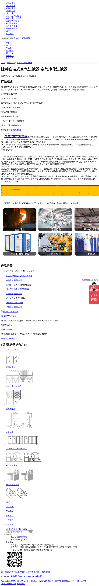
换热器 (14, 576)
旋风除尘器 (10, 8)
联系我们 (10, 58)
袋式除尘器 (10, 3)
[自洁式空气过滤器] (9, 312)
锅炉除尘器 (10, 13)
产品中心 (10, 48)
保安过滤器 (37, 576)
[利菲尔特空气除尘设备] (20, 38)
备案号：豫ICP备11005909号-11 (60, 581)
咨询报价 (10, 280)
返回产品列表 (7, 329)
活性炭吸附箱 (11, 26)
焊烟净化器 (10, 11)
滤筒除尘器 (10, 6)
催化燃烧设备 (11, 23)
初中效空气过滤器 (13, 18)
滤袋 (8, 31)
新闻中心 (10, 56)
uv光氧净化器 (11, 28)
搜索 (30, 532)
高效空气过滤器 (12, 21)
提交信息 (5, 338)
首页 (8, 43)
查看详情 (18, 280)
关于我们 (10, 45)
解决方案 (10, 53)
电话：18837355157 (19, 537)
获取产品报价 (7, 325)
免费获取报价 (7, 130)
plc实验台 (28, 576)
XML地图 (21, 584)
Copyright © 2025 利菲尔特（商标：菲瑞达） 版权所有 (24, 581)
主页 (3, 63)
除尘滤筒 (10, 34)
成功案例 (10, 51)
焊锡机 (20, 576)
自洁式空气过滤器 (13, 16)
